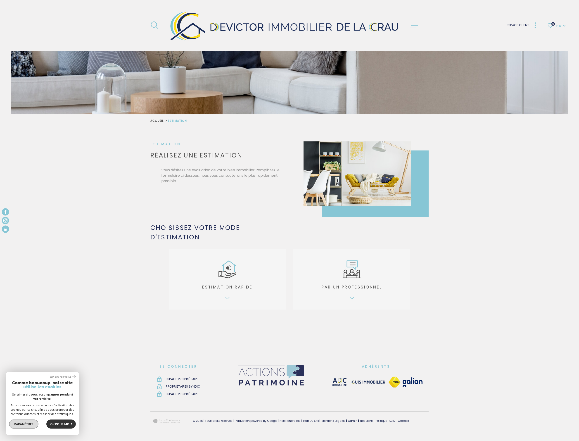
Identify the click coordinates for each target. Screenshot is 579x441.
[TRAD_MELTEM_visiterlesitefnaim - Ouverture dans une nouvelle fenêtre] (394, 382)
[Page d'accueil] (284, 25)
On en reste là (60, 377)
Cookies (403, 421)
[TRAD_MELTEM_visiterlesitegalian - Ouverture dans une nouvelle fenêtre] (412, 382)
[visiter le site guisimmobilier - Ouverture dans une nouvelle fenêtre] (367, 382)
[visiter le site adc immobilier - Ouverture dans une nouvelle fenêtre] (339, 382)
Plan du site (311, 421)
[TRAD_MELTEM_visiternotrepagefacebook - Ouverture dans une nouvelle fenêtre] (5, 211)
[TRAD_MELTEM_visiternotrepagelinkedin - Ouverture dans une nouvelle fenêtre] (5, 229)
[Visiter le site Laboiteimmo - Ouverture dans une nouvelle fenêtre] (166, 421)
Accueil (157, 121)
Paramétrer (23, 424)
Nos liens (366, 421)
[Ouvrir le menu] (414, 25)
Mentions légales (333, 421)
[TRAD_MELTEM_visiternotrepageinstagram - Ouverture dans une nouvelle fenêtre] (5, 220)
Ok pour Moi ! (61, 424)
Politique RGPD (385, 421)
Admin (352, 421)
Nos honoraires (290, 421)
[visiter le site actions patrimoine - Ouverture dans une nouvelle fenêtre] (271, 389)
